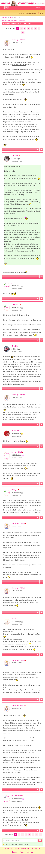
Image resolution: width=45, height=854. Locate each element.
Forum (11, 17)
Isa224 (14, 619)
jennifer (14, 283)
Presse (22, 852)
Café (16, 17)
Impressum (8, 848)
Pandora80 (15, 155)
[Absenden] (6, 7)
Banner (14, 852)
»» (23, 32)
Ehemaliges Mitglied (18, 40)
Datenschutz (36, 848)
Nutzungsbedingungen (22, 848)
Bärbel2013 (15, 304)
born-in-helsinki (17, 452)
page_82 (14, 490)
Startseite (4, 17)
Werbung (30, 852)
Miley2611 (15, 346)
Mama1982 (15, 430)
